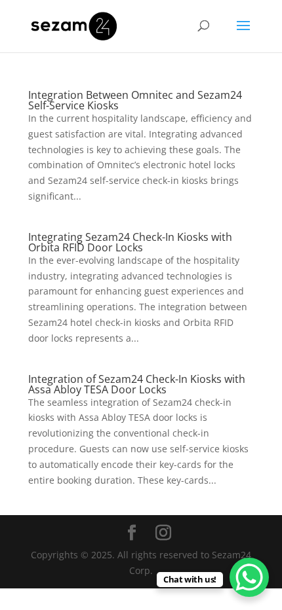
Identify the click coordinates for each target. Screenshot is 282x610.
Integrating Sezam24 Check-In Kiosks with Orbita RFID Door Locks (130, 242)
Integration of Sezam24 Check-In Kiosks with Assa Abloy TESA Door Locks (136, 384)
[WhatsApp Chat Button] (249, 577)
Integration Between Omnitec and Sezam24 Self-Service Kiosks (135, 100)
